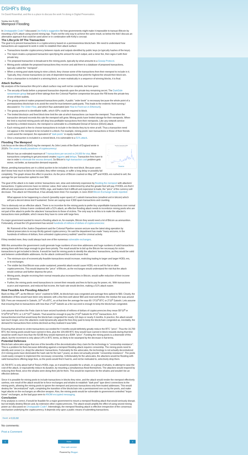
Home (69, 442)
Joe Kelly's (42, 31)
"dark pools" (57, 134)
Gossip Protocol (106, 61)
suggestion (54, 31)
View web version (69, 447)
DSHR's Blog (15, 8)
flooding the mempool (106, 183)
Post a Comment (11, 431)
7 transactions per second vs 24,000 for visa (68, 153)
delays (73, 156)
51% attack (81, 138)
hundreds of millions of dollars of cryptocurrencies (79, 223)
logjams (61, 156)
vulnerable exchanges (79, 239)
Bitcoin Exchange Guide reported (110, 192)
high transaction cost (76, 159)
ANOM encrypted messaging (60, 394)
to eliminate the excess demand (36, 159)
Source (121, 166)
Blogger (74, 452)
